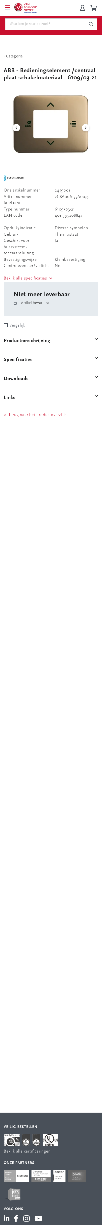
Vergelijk (17, 325)
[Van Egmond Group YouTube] (38, 1219)
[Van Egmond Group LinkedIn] (7, 1219)
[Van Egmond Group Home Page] (25, 7)
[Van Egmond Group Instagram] (26, 1219)
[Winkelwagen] (94, 7)
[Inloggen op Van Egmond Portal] (82, 7)
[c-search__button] (91, 24)
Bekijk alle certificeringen (27, 1151)
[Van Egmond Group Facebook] (16, 1219)
